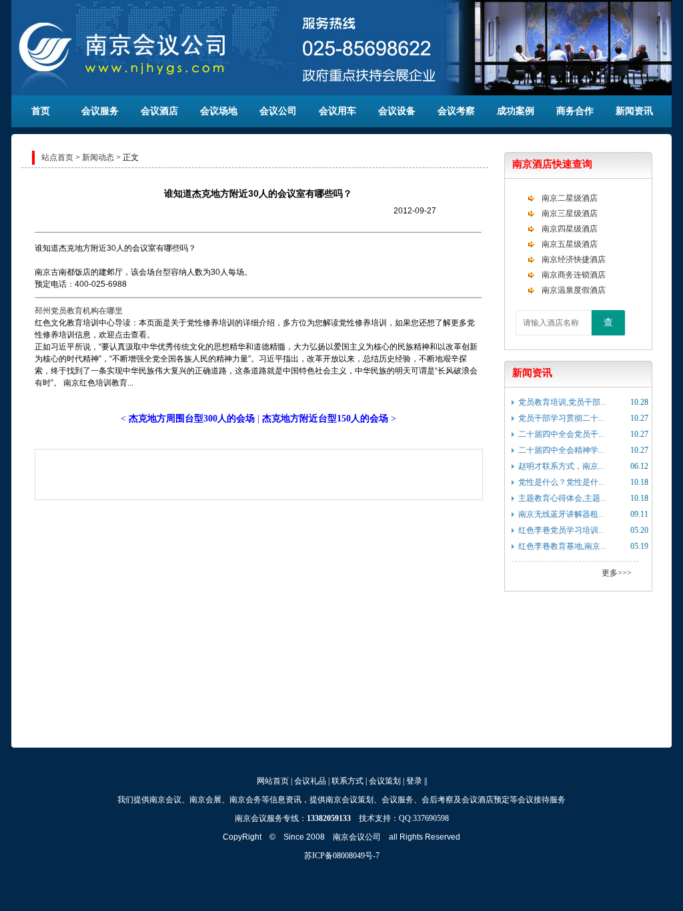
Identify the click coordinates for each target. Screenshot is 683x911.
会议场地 (218, 111)
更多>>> (617, 573)
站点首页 (57, 157)
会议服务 (100, 111)
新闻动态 (98, 157)
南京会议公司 (357, 837)
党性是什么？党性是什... (561, 482)
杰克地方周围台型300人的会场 (192, 418)
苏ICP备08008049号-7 (342, 855)
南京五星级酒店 (570, 244)
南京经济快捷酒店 (574, 259)
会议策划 (385, 781)
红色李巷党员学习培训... (561, 530)
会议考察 (456, 111)
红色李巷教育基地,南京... (562, 546)
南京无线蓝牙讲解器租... (561, 514)
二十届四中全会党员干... (561, 434)
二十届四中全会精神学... (561, 450)
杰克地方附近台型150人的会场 (325, 418)
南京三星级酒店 (570, 213)
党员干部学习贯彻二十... (561, 418)
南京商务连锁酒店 (574, 274)
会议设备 (397, 111)
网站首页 (273, 781)
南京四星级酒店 (570, 228)
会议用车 (337, 111)
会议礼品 (310, 781)
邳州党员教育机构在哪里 (79, 310)
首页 (40, 111)
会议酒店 (159, 111)
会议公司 (278, 111)
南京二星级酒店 (570, 198)
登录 (414, 781)
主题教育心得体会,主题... (562, 498)
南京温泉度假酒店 (574, 290)
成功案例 (515, 111)
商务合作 (575, 111)
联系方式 (347, 781)
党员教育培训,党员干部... (562, 402)
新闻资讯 (634, 111)
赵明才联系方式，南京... (561, 466)
